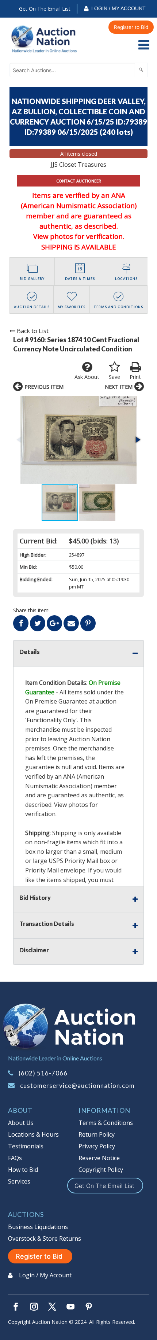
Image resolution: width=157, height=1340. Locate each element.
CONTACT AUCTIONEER (78, 181)
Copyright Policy (100, 1170)
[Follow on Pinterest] (89, 1307)
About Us (21, 1123)
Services (19, 1181)
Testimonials (25, 1146)
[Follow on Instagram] (34, 1307)
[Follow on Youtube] (70, 1307)
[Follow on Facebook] (16, 1307)
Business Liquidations (38, 1227)
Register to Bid (131, 27)
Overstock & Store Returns (44, 1238)
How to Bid (23, 1170)
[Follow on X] (52, 1307)
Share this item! (31, 610)
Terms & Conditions (105, 1123)
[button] (78, 440)
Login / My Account (118, 8)
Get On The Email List (44, 8)
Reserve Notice (99, 1158)
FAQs (15, 1158)
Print (135, 376)
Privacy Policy (96, 1146)
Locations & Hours (33, 1134)
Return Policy (96, 1134)
